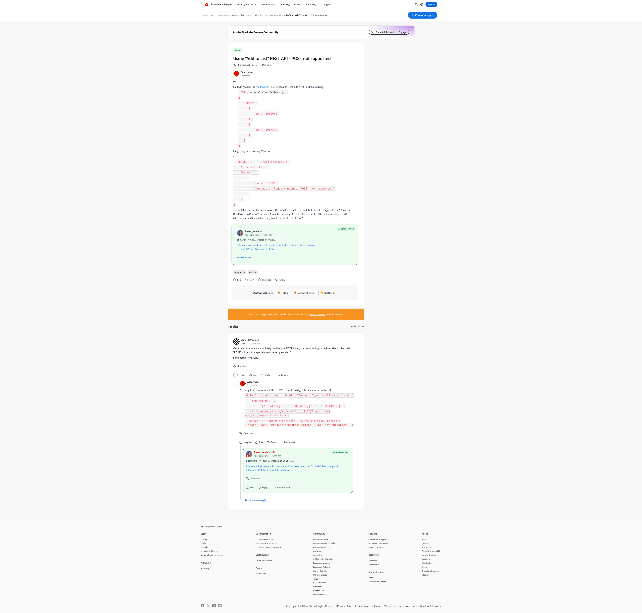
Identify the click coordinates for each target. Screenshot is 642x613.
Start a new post (317, 314)
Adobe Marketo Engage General (268, 15)
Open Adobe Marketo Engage (391, 32)
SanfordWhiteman (250, 339)
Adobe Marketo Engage (241, 15)
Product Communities (220, 15)
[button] (422, 15)
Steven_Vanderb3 (253, 231)
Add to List (262, 86)
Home (205, 15)
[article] (295, 358)
